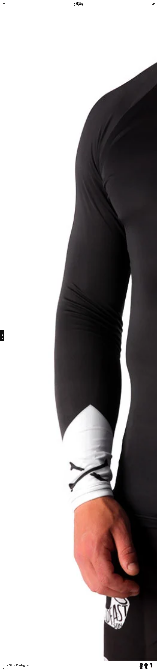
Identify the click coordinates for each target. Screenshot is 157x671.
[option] (141, 666)
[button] (2, 335)
